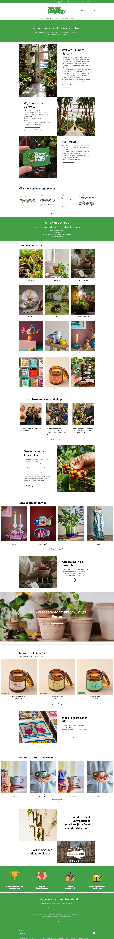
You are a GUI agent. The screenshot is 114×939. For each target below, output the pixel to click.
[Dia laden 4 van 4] (58, 643)
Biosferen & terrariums (82, 316)
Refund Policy (67, 914)
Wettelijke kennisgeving (83, 938)
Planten (30, 280)
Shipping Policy (76, 914)
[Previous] (2, 1)
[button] (20, 10)
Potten (56, 280)
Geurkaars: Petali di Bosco (57, 696)
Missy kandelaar (14, 543)
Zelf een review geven (57, 213)
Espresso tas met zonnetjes (14, 794)
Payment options (56, 916)
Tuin (56, 316)
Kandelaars (82, 352)
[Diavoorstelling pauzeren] (65, 643)
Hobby (30, 352)
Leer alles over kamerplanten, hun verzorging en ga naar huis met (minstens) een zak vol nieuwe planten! (56, 430)
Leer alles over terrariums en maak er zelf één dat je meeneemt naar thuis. (30, 429)
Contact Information (43, 914)
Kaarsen (56, 389)
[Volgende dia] (61, 643)
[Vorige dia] (48, 643)
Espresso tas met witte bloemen (43, 794)
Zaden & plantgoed (82, 280)
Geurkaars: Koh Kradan (95, 696)
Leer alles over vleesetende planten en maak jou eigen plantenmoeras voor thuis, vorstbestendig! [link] (83, 430)
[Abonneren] (67, 907)
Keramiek (56, 352)
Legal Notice (52, 914)
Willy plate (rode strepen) (42, 543)
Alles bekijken (57, 549)
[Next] (112, 1)
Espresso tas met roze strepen (71, 794)
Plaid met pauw (100, 543)
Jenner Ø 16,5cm (71, 543)
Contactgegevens (74, 938)
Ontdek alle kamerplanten (32, 129)
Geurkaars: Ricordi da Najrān (18, 696)
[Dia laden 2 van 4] (54, 643)
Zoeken (35, 914)
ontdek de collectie (54, 621)
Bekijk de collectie (69, 580)
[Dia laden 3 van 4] (56, 643)
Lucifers (30, 389)
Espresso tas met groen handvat (100, 794)
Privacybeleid (49, 938)
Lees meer (66, 85)
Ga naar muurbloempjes (82, 832)
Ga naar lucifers (68, 736)
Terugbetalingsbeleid (41, 938)
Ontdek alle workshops (57, 439)
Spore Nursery (25, 938)
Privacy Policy (59, 914)
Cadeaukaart (82, 389)
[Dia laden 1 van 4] (52, 643)
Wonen (30, 316)
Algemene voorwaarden (58, 938)
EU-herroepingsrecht (66, 916)
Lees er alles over (68, 164)
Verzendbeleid (67, 938)
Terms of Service (47, 916)
